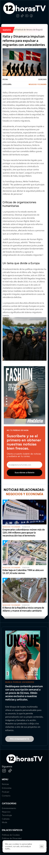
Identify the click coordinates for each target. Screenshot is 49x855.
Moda (4, 822)
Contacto (6, 795)
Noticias (5, 784)
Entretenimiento (9, 808)
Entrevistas (6, 788)
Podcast (5, 792)
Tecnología (7, 815)
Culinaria (5, 819)
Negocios (6, 811)
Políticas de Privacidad (11, 838)
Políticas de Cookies (11, 835)
